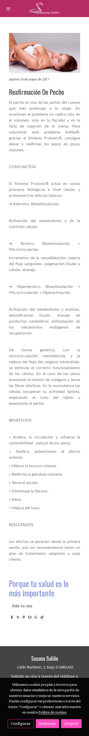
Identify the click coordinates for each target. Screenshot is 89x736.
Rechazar (47, 723)
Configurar (21, 723)
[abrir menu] (8, 8)
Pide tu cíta (22, 606)
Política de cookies (52, 712)
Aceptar (71, 723)
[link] (44, 8)
